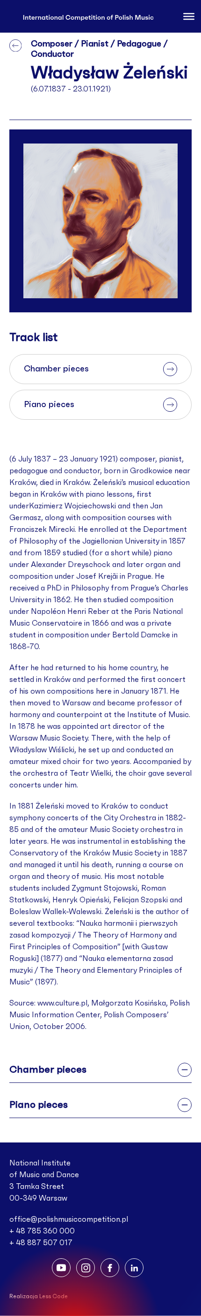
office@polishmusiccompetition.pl (68, 1219)
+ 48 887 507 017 (40, 1243)
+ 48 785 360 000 (42, 1231)
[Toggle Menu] (188, 16)
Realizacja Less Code (38, 1296)
